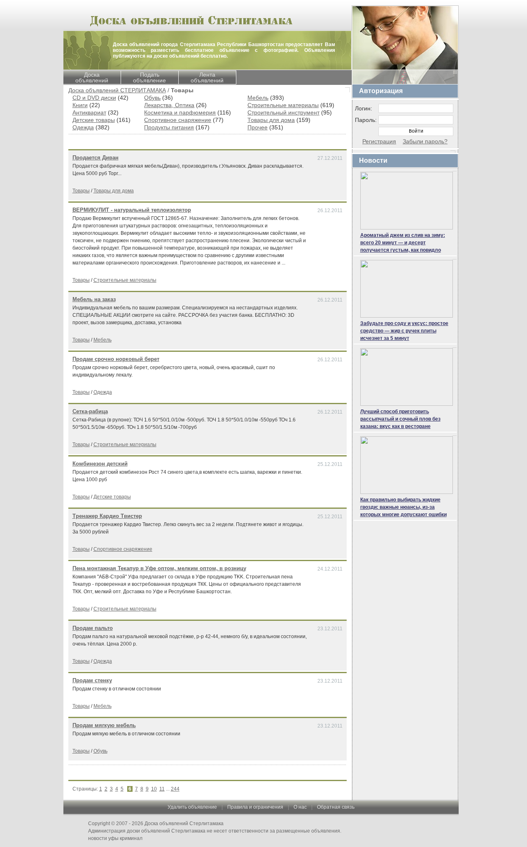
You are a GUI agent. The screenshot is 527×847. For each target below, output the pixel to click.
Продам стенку (92, 680)
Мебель (257, 97)
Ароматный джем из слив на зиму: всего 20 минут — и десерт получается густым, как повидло (402, 242)
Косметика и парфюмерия (180, 112)
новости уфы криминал (115, 838)
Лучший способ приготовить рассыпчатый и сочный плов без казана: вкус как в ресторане (400, 419)
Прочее (257, 127)
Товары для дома (271, 120)
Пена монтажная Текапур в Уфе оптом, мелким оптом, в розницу (159, 568)
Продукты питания (169, 127)
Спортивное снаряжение (177, 120)
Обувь (152, 97)
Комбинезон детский (100, 464)
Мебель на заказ (94, 299)
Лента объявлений (207, 77)
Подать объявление (149, 77)
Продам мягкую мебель (104, 725)
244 (175, 789)
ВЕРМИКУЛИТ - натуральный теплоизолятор (131, 210)
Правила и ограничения (255, 807)
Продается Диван (95, 157)
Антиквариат (89, 112)
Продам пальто (92, 628)
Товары (81, 191)
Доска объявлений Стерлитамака (184, 823)
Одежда (83, 127)
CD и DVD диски (94, 97)
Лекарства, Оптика (169, 105)
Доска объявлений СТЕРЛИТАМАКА (117, 90)
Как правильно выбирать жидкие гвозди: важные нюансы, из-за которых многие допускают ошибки (403, 507)
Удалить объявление (192, 807)
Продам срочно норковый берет (115, 359)
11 (162, 789)
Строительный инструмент (283, 112)
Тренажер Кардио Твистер (107, 516)
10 (154, 789)
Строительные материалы (283, 105)
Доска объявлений (91, 77)
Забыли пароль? (425, 141)
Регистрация (379, 141)
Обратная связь (335, 807)
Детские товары (93, 120)
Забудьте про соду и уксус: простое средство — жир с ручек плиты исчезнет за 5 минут (404, 331)
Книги (80, 105)
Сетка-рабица (90, 411)
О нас (300, 807)
